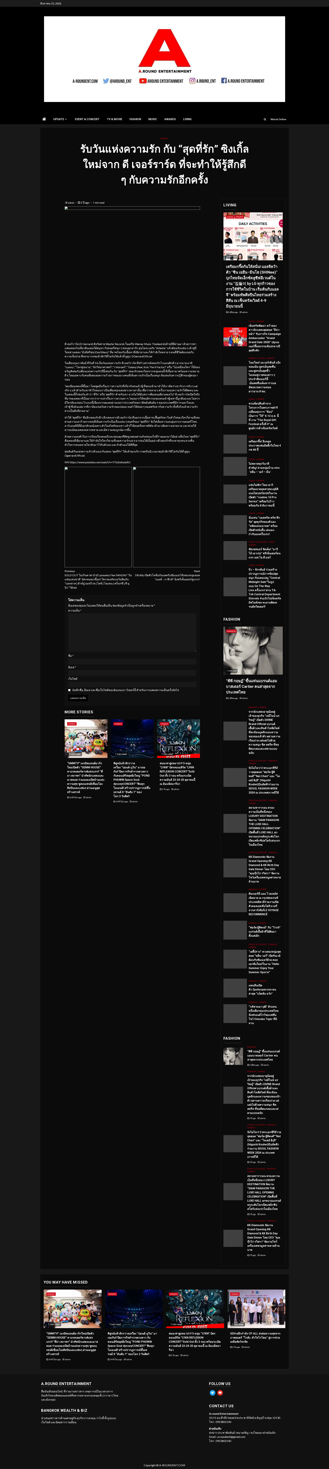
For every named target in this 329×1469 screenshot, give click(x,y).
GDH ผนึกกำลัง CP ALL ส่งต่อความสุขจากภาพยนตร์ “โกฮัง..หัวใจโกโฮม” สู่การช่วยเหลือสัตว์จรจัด (255, 1337)
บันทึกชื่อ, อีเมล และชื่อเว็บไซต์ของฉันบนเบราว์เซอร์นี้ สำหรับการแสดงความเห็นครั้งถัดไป (125, 690)
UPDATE (58, 119)
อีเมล (72, 667)
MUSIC (152, 119)
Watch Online (278, 119)
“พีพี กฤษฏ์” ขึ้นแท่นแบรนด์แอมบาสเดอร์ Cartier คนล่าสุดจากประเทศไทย (251, 686)
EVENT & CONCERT (87, 119)
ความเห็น (74, 610)
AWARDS (170, 119)
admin (71, 202)
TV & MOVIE (114, 119)
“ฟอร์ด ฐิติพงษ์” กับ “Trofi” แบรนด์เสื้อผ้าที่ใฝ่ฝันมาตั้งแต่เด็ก (265, 931)
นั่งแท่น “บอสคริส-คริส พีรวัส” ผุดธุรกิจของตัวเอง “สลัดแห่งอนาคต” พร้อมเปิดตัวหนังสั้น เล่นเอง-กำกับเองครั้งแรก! (264, 526)
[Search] (265, 119)
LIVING (187, 119)
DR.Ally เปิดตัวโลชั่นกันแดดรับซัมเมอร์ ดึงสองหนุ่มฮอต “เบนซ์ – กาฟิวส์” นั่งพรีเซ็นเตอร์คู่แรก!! (167, 575)
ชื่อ (71, 655)
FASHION (135, 119)
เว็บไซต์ (72, 678)
